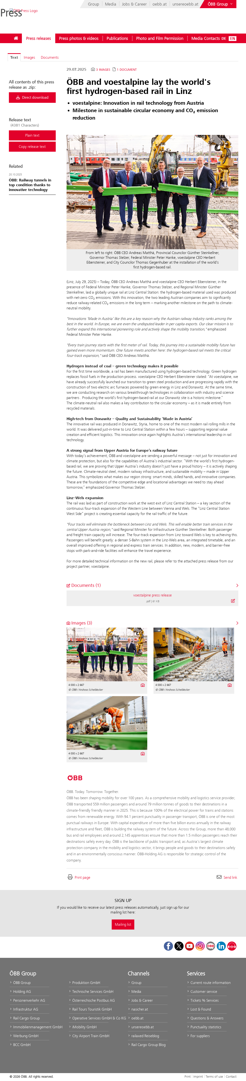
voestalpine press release (152, 595)
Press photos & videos (78, 38)
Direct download (35, 97)
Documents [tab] (50, 57)
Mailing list (123, 924)
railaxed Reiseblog (144, 1036)
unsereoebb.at (185, 4)
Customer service (203, 991)
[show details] (233, 601)
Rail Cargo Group (26, 1018)
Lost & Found (200, 1009)
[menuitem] (16, 38)
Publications (117, 38)
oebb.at (160, 4)
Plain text (32, 135)
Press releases (38, 38)
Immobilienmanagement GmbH (30, 1027)
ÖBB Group (21, 982)
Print (187, 1076)
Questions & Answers (206, 1018)
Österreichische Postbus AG (90, 1000)
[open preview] (152, 192)
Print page (82, 877)
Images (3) (81, 623)
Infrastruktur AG (25, 1009)
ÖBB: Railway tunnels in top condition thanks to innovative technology (30, 185)
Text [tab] (14, 57)
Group (93, 4)
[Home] (15, 38)
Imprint (198, 1076)
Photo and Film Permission (159, 38)
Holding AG (21, 991)
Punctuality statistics (205, 1027)
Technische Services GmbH (90, 991)
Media (110, 4)
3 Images (103, 70)
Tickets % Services (204, 1000)
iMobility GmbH (84, 1027)
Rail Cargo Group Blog (148, 1044)
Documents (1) (85, 585)
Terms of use (214, 1076)
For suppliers (200, 1036)
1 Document (127, 70)
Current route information (208, 982)
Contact (231, 1076)
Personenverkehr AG (28, 1000)
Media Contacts (205, 38)
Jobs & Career (134, 4)
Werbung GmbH (25, 1036)
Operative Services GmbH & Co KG (90, 1018)
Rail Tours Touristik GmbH (90, 1009)
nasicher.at (139, 1009)
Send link (230, 877)
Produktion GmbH (85, 982)
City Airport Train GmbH (90, 1036)
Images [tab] (29, 57)
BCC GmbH (21, 1044)
